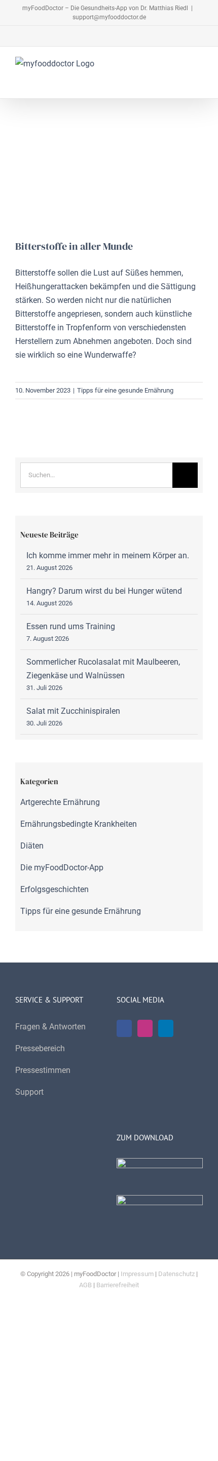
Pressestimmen (42, 1070)
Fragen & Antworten (50, 1026)
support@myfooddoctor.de (109, 17)
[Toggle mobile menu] (199, 66)
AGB (85, 1285)
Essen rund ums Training (70, 626)
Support (29, 1092)
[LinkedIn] (165, 1028)
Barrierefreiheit (117, 1285)
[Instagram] (145, 1028)
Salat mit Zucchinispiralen (73, 711)
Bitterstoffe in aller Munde (74, 246)
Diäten (32, 846)
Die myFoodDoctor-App (61, 867)
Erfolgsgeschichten (54, 889)
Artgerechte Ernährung (60, 802)
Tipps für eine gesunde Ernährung (125, 390)
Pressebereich (40, 1048)
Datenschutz (176, 1274)
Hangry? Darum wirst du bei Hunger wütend (104, 591)
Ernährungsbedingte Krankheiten (78, 824)
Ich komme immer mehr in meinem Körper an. (107, 555)
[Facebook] (124, 1028)
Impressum (137, 1274)
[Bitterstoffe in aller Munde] (109, 176)
